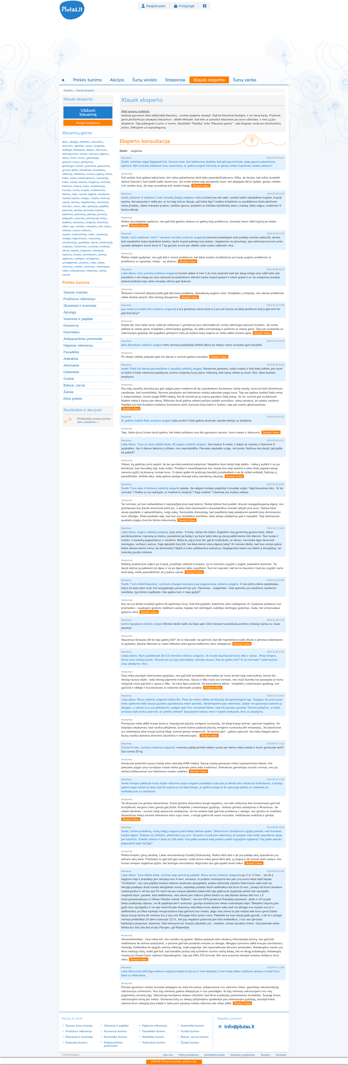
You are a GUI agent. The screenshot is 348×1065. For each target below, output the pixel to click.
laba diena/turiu (131, 344)
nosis (77, 206)
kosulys (66, 190)
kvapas (85, 190)
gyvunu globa (70, 169)
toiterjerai (98, 250)
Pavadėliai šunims (153, 1031)
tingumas (85, 250)
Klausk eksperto (209, 79)
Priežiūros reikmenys (79, 299)
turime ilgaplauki (132, 623)
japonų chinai (104, 174)
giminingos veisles (73, 165)
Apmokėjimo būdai (214, 1055)
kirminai (105, 182)
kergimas (94, 182)
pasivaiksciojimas (93, 210)
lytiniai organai (87, 194)
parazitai (67, 210)
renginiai (90, 222)
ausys (88, 145)
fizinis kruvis (77, 157)
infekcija (67, 174)
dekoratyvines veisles (75, 153)
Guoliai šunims (190, 1031)
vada (93, 262)
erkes (65, 157)
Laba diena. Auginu (134, 532)
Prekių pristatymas (189, 1055)
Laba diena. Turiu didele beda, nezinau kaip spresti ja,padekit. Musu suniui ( (169, 875)
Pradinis (68, 90)
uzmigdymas (69, 262)
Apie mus (168, 1055)
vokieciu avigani (152, 344)
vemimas (89, 266)
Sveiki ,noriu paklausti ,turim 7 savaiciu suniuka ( (152, 237)
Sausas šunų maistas (79, 1025)
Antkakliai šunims (153, 1036)
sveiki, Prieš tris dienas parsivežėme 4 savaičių (151, 368)
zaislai (102, 270)
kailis (65, 178)
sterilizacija (105, 242)
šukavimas (80, 246)
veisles (78, 266)
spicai (94, 242)
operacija (92, 206)
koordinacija (98, 186)
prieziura (80, 218)
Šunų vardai (244, 79)
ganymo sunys (70, 161)
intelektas (79, 174)
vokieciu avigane (227, 584)
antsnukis (97, 141)
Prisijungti (186, 6)
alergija (73, 141)
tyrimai (102, 254)
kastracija (102, 178)
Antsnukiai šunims (153, 1042)
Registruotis (155, 6)
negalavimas (88, 202)
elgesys (104, 153)
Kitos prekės (72, 399)
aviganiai (99, 145)
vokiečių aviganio (169, 488)
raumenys (78, 222)
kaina (73, 178)
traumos (67, 254)
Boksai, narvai (74, 385)
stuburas (67, 246)
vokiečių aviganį (192, 368)
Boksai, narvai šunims (194, 1036)
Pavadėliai (71, 352)
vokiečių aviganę (157, 532)
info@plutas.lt (239, 1026)
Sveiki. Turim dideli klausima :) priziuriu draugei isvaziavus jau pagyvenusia (169, 584)
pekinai (91, 214)
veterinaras (102, 266)
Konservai (71, 325)
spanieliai (83, 242)
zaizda (66, 274)
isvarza (90, 174)
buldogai (67, 149)
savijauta (91, 226)
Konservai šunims (115, 1031)
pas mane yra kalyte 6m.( (137, 309)
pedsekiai (80, 214)
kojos (86, 186)
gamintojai (92, 157)
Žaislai (68, 392)
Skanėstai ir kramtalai (79, 306)
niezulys (67, 206)
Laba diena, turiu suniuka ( (138, 273)
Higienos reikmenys (78, 345)
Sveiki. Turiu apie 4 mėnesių (139, 488)
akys (65, 141)
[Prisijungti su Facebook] (204, 6)
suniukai (93, 246)
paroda (78, 210)
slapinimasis (79, 238)
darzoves (101, 149)
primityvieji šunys (96, 218)
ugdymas (67, 258)
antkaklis (84, 141)
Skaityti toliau (201, 185)
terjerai (75, 250)
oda (83, 206)
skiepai (66, 238)
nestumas (103, 202)
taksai (65, 250)
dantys (90, 149)
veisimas (67, 266)
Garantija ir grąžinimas (242, 1055)
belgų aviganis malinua (190, 197)
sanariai (79, 226)
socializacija (69, 242)
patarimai (67, 214)
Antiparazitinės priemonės (83, 339)
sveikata (104, 246)
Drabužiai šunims (76, 1042)
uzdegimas (92, 258)
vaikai (100, 262)
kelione (83, 182)
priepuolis (67, 218)
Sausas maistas (75, 292)
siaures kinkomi (81, 230)
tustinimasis (90, 254)
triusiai (77, 254)
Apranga (69, 312)
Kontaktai (281, 1055)
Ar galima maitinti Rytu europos (141, 420)
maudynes (104, 194)
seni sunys (104, 226)
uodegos (79, 258)
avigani (166, 420)
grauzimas (103, 165)
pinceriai (102, 214)
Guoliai (68, 379)
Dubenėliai (71, 372)
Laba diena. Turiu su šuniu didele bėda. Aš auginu (153, 444)
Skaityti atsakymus (88, 122)
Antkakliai (70, 359)
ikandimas (85, 169)
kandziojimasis (86, 178)
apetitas (79, 145)
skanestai (101, 234)
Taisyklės (265, 1055)
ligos (75, 194)
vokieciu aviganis (193, 237)
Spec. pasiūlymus (86, 422)
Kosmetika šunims (115, 1036)
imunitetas (99, 169)
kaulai (73, 182)
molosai (104, 198)
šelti (123, 185)
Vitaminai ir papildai (78, 319)
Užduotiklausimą (88, 112)
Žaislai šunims (190, 1042)
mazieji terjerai (70, 198)
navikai (75, 202)
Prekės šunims (87, 79)
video (65, 270)
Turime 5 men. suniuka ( (136, 747)
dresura (93, 153)
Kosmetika (71, 332)
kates (65, 182)
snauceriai (94, 238)
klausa (77, 186)
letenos (66, 194)
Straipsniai (175, 79)
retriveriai (102, 222)
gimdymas (87, 161)
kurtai (76, 190)
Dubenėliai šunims (192, 1025)
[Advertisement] (174, 48)
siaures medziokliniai (74, 234)
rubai (65, 226)
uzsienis (83, 262)
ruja (71, 226)
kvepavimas (98, 190)
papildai (103, 206)
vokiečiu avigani (196, 444)
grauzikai (90, 165)
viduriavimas (77, 270)
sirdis (91, 234)
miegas (85, 198)
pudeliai (66, 222)
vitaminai (91, 270)
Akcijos (117, 79)
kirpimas (67, 186)
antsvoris (67, 145)
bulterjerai (79, 149)
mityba (95, 198)
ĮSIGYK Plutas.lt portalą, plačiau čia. (174, 1061)
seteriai (66, 230)
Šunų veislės (144, 79)
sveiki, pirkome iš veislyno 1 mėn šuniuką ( (148, 197)
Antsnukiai (71, 365)
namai (65, 202)
